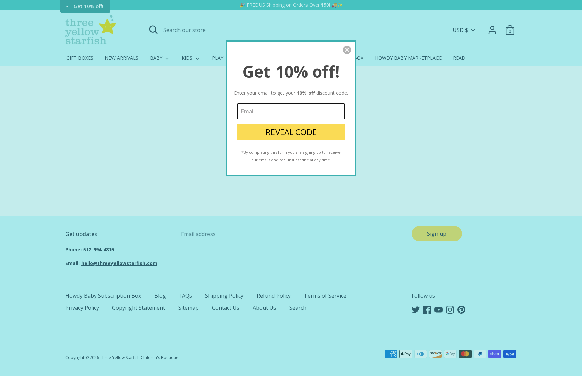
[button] (347, 50)
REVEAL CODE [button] (291, 131)
